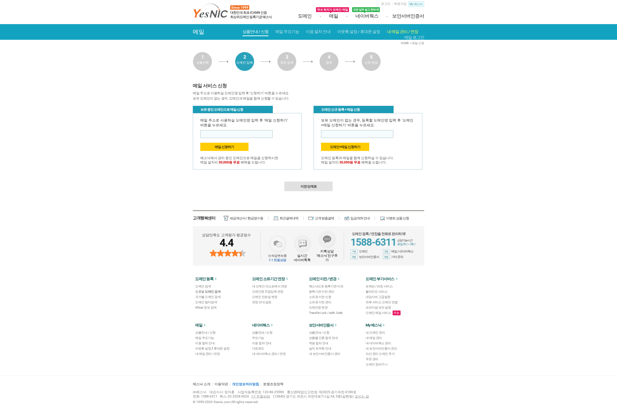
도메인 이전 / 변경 (322, 279)
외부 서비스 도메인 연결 (382, 302)
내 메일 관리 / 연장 (207, 354)
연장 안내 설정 (261, 302)
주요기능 (258, 338)
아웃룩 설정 (203, 348)
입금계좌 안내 (360, 218)
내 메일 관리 (374, 338)
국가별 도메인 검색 (208, 297)
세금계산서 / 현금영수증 (246, 218)
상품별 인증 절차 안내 (323, 338)
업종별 (208, 291)
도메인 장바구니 (376, 364)
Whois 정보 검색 (206, 307)
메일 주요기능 (204, 338)
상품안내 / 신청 (205, 332)
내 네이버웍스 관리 (378, 343)
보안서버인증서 (408, 16)
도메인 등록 (204, 279)
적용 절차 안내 (318, 343)
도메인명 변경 (318, 307)
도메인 (305, 16)
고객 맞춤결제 (324, 218)
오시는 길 (362, 396)
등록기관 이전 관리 (321, 291)
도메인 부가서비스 (380, 279)
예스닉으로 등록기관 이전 (326, 286)
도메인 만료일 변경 (264, 297)
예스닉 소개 (201, 384)
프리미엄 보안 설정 (378, 307)
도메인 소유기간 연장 (268, 279)
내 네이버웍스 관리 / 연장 (269, 354)
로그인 (385, 4)
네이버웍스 (366, 16)
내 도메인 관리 (375, 332)
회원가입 (400, 4)
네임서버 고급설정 (378, 297)
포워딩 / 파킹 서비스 (379, 286)
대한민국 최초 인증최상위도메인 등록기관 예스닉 (251, 12)
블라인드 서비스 (376, 291)
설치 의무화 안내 (320, 348)
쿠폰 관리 (372, 359)
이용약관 (221, 384)
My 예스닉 (373, 325)
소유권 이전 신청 (320, 297)
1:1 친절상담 (260, 396)
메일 (333, 16)
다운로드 (258, 348)
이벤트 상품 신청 (397, 218)
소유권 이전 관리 (320, 302)
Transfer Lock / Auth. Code (325, 313)
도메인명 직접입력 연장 (267, 291)
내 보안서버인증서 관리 (324, 354)
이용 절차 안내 (205, 343)
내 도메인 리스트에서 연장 (269, 286)
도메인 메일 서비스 (378, 313)
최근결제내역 (289, 218)
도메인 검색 (203, 286)
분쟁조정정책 (273, 384)
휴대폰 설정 (221, 348)
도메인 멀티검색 (206, 302)
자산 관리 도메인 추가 (380, 354)
